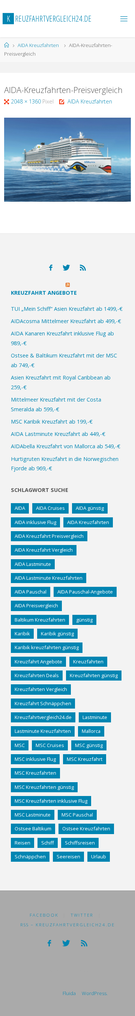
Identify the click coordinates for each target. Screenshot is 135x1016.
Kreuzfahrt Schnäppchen (43, 703)
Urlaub (98, 856)
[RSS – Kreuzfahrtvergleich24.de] (83, 268)
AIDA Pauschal (30, 591)
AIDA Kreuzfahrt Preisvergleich (49, 536)
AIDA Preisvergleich (36, 605)
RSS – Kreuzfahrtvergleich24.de (67, 924)
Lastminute (94, 717)
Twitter (81, 915)
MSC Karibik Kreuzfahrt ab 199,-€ (52, 421)
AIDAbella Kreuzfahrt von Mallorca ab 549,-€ (65, 446)
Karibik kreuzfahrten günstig (47, 647)
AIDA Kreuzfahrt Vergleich (44, 549)
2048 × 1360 (26, 101)
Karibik (22, 633)
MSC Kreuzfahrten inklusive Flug (51, 800)
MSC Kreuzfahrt (84, 759)
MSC (20, 745)
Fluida (69, 993)
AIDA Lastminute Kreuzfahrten (48, 577)
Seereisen (68, 856)
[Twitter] (66, 268)
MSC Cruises (50, 745)
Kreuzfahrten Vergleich (41, 689)
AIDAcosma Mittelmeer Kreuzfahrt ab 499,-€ (66, 321)
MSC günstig (89, 745)
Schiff (47, 842)
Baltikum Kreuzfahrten (40, 619)
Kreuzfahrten (88, 661)
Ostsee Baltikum (33, 828)
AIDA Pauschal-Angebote (85, 591)
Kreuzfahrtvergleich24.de (43, 717)
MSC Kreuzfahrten (35, 772)
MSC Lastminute (33, 814)
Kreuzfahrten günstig (94, 675)
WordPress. (95, 993)
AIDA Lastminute (33, 564)
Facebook (44, 915)
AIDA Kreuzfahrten (38, 45)
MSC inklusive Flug (35, 759)
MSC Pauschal (77, 814)
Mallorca (91, 731)
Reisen (22, 842)
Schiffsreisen (80, 842)
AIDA (20, 508)
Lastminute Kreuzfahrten (43, 731)
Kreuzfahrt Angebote (44, 292)
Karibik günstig (57, 633)
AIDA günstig (90, 508)
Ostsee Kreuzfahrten (86, 828)
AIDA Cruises (50, 508)
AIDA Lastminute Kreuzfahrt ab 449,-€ (58, 433)
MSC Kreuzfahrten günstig (44, 787)
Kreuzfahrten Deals (37, 675)
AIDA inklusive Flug (35, 522)
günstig (84, 619)
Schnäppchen (30, 856)
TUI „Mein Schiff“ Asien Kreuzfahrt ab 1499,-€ (67, 308)
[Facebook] (51, 268)
